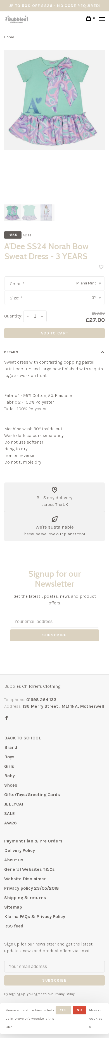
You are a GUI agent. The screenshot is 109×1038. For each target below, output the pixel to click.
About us (13, 859)
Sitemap (13, 907)
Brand (10, 747)
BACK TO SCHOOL (22, 738)
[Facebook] (6, 718)
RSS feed (13, 926)
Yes (63, 1010)
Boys (9, 756)
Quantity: (13, 316)
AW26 (10, 823)
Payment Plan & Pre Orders (33, 841)
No (79, 1010)
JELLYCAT (14, 804)
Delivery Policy (19, 850)
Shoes (10, 785)
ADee (27, 235)
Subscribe (54, 635)
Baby (9, 775)
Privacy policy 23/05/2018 (31, 888)
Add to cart (54, 333)
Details (11, 352)
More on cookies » (95, 1018)
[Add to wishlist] (101, 267)
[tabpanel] (54, 100)
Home (9, 37)
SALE (9, 813)
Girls (9, 766)
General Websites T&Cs (29, 869)
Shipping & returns (25, 897)
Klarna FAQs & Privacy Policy (34, 916)
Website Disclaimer (25, 878)
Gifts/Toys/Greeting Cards (32, 794)
